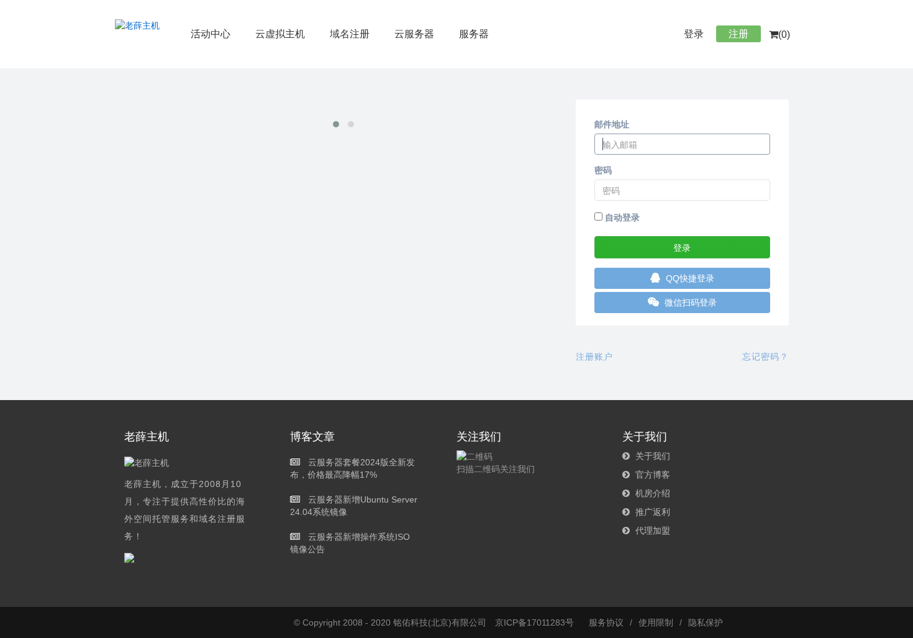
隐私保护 (705, 622)
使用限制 (655, 622)
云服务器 (414, 34)
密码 (603, 170)
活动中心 (210, 34)
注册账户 (594, 357)
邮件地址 (611, 124)
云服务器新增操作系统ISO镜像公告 (350, 543)
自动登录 (621, 217)
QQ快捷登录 (688, 278)
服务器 (474, 34)
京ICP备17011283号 (534, 622)
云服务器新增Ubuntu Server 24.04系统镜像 (353, 505)
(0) (784, 34)
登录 (694, 34)
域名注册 (350, 34)
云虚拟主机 (280, 34)
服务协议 (606, 622)
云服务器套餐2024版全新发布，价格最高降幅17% (352, 468)
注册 (738, 34)
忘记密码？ (765, 357)
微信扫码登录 (689, 303)
